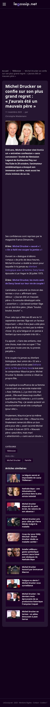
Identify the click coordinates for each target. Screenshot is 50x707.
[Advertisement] (25, 41)
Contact (36, 703)
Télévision (16, 71)
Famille (28, 460)
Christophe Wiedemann (16, 116)
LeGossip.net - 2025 (10, 703)
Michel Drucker (14, 460)
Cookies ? (43, 703)
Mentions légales (25, 703)
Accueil (5, 71)
